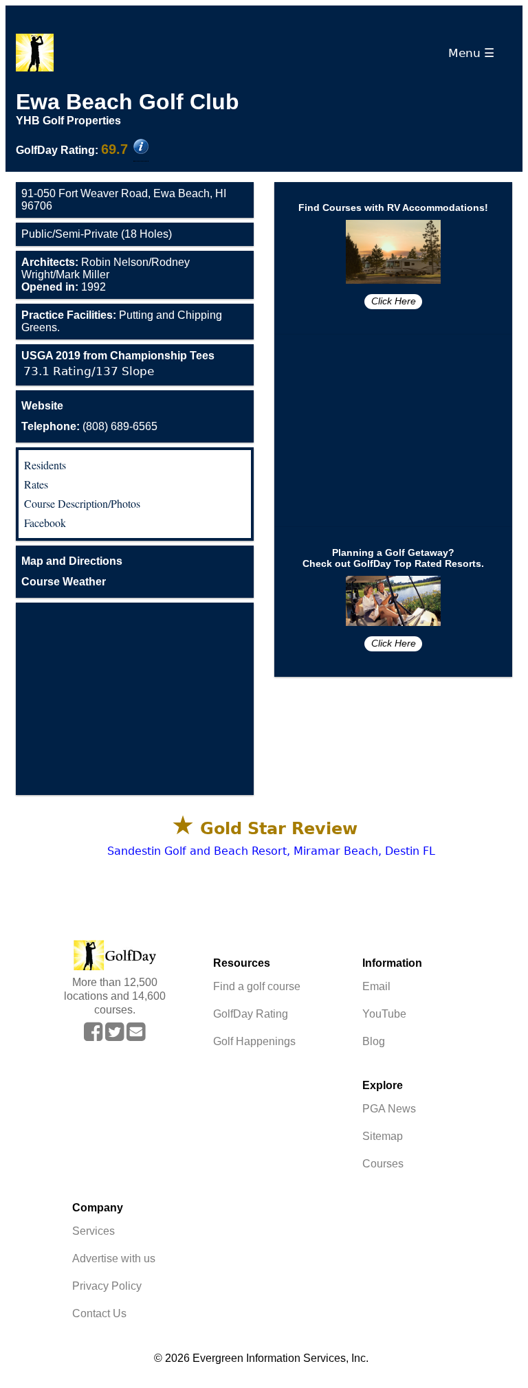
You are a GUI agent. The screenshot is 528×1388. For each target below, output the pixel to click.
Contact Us (99, 1313)
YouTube (384, 1014)
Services (93, 1231)
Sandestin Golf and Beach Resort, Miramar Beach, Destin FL (271, 851)
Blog (373, 1041)
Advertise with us (113, 1258)
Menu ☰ (474, 53)
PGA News (389, 1109)
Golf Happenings (254, 1041)
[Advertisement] (134, 699)
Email (376, 986)
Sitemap (382, 1136)
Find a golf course (256, 986)
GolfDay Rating (250, 1014)
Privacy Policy (107, 1286)
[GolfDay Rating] (140, 148)
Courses (383, 1163)
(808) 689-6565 (89, 426)
